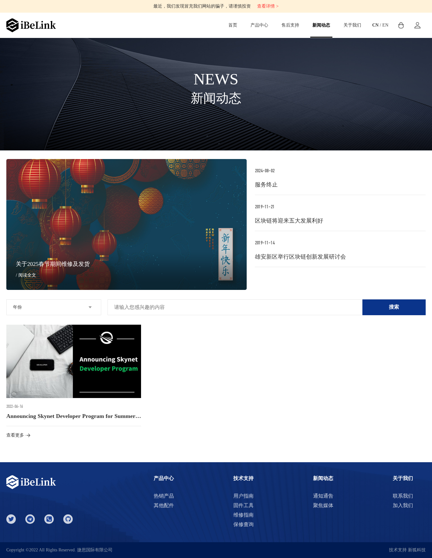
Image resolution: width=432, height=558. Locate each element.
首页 (232, 25)
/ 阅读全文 (26, 275)
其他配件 (164, 505)
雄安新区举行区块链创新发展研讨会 (300, 257)
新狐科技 (417, 550)
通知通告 (323, 496)
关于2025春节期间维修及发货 (53, 264)
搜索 (394, 307)
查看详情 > (268, 6)
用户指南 (243, 496)
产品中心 (259, 25)
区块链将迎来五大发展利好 (289, 221)
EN (385, 25)
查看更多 (15, 435)
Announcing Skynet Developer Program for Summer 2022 (77, 416)
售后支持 (290, 25)
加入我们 (403, 505)
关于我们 (352, 25)
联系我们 (403, 496)
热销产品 (164, 496)
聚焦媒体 (323, 505)
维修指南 (243, 515)
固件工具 (243, 505)
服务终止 (266, 184)
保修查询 (243, 524)
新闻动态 (321, 25)
